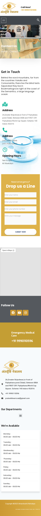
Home (4, 51)
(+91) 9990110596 (9, 141)
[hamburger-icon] (3, 20)
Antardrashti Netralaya (26, 504)
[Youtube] (19, 313)
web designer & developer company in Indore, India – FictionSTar (27, 509)
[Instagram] (25, 313)
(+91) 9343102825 (9, 144)
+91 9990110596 (28, 10)
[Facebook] (13, 313)
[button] (37, 20)
